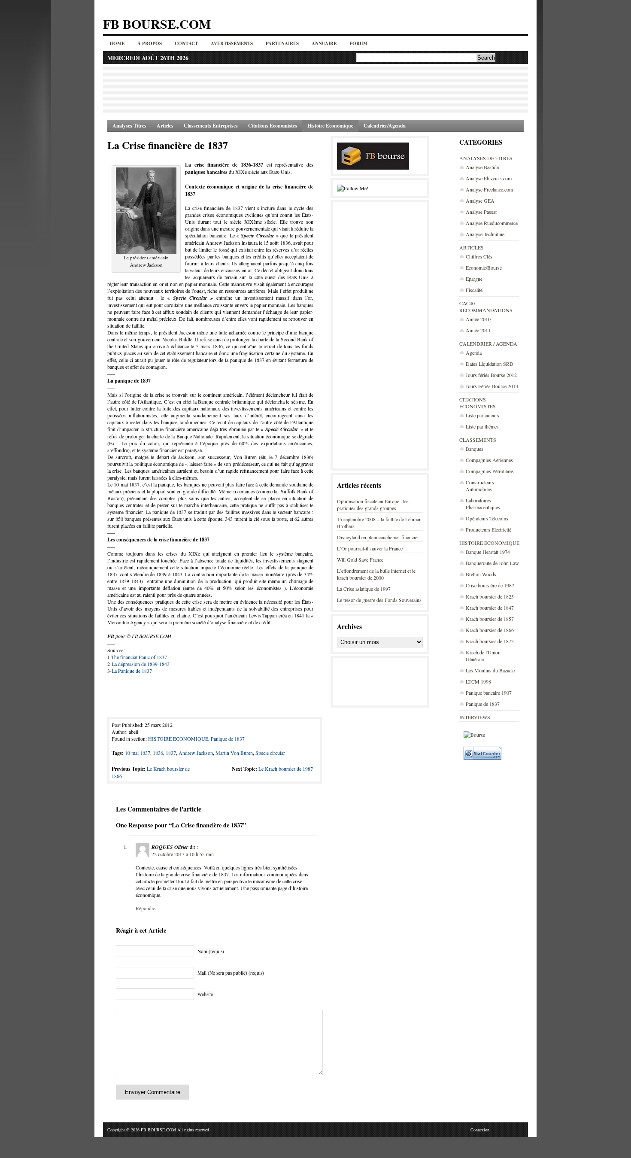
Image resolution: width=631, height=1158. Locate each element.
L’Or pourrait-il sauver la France (370, 548)
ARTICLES (471, 247)
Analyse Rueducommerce (492, 222)
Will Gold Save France (360, 559)
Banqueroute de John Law (492, 562)
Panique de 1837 (483, 703)
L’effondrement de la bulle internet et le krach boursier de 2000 (376, 574)
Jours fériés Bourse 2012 (491, 374)
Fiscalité (474, 289)
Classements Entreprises (211, 125)
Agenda (474, 352)
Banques (474, 448)
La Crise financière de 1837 (167, 144)
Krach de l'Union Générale (483, 656)
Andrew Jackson (196, 752)
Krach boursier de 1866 (490, 629)
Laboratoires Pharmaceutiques (483, 504)
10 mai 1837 (137, 752)
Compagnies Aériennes (489, 459)
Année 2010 (478, 319)
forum (358, 43)
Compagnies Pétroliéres (490, 471)
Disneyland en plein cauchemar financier (378, 537)
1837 (171, 752)
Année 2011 (478, 330)
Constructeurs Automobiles (480, 485)
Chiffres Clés (479, 256)
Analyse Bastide (482, 167)
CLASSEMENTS (477, 439)
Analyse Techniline (485, 234)
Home (116, 43)
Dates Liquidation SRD (489, 363)
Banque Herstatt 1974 (488, 551)
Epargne (474, 278)
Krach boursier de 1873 (490, 641)
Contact (186, 43)
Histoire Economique (330, 125)
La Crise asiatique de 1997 (364, 588)
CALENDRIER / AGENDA (488, 343)
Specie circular (270, 752)
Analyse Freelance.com (489, 189)
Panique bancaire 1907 (489, 692)
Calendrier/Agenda (385, 125)
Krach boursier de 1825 (490, 596)
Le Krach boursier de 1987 (285, 768)
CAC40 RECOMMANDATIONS (486, 306)
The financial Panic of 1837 (139, 656)
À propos (149, 43)
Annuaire (324, 43)
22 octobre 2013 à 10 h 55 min (183, 854)
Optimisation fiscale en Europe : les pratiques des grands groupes (373, 504)
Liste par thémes (482, 426)
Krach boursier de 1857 (490, 618)
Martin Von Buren (234, 752)
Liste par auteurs (482, 415)
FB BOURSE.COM (157, 23)
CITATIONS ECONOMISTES (477, 403)
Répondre (145, 908)
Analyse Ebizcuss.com (489, 178)
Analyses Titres (129, 125)
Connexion (479, 1130)
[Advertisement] (315, 89)
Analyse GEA (480, 200)
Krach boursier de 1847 (490, 607)
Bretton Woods (481, 574)
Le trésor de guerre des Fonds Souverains (379, 599)
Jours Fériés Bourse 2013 (492, 386)
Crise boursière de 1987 (490, 585)
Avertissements (232, 43)
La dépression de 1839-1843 (141, 663)
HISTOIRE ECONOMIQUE (489, 542)
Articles (165, 125)
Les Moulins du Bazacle (490, 670)
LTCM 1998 (478, 681)
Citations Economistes (272, 125)
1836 (158, 752)
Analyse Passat (481, 211)
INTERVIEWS (474, 717)
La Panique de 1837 (132, 670)
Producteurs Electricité (488, 529)
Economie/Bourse (484, 267)
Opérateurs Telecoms (487, 518)
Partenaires (282, 43)
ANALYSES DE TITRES (486, 158)
